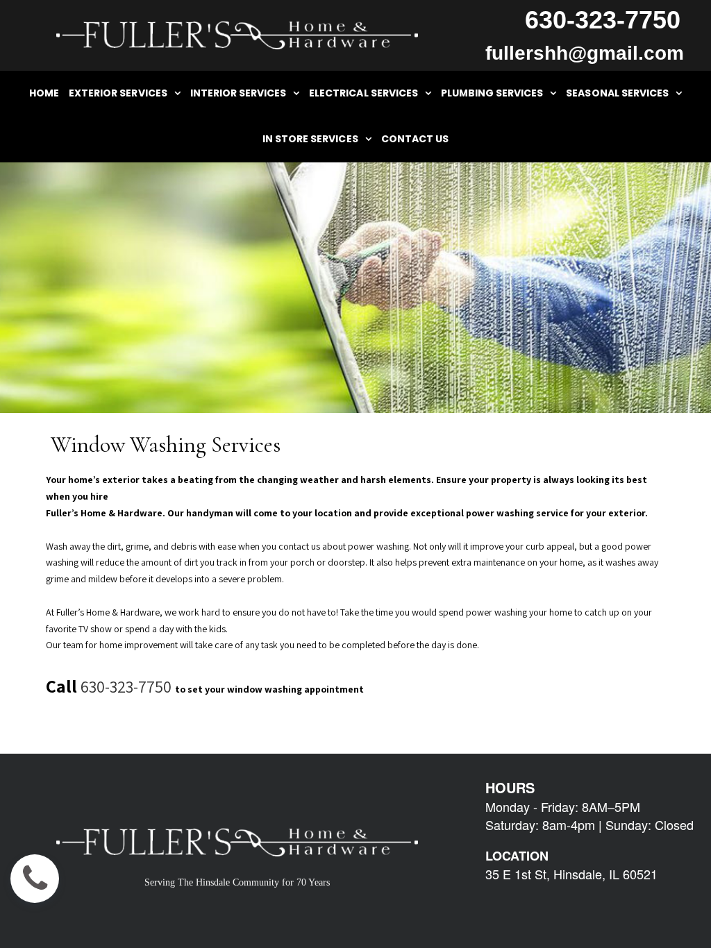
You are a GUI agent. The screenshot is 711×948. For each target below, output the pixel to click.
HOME (44, 93)
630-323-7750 (126, 686)
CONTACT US (415, 139)
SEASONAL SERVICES (617, 93)
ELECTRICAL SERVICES (363, 93)
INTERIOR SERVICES (238, 93)
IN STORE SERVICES (310, 139)
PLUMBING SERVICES (492, 93)
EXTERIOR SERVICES (118, 93)
